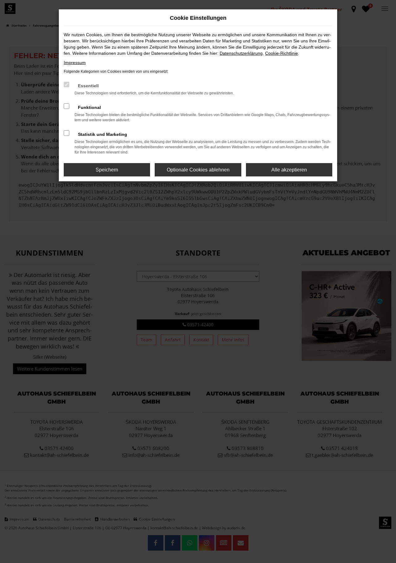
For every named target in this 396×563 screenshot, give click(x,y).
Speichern (107, 169)
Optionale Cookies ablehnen (198, 169)
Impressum (75, 62)
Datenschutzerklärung (241, 53)
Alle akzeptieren (289, 169)
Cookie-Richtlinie (281, 53)
